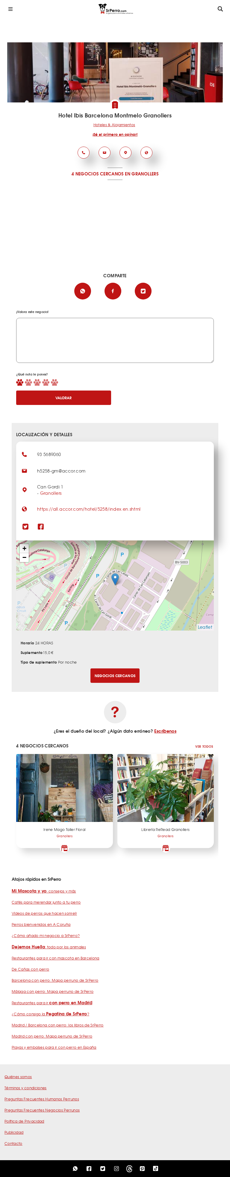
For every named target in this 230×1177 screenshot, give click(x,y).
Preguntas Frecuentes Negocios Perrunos (42, 1110)
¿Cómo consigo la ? (50, 1014)
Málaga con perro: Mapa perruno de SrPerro (52, 991)
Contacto (13, 1143)
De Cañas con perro (30, 969)
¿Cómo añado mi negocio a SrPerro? (46, 935)
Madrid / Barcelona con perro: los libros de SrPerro (58, 1025)
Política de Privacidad (24, 1121)
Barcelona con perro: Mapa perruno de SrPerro (55, 980)
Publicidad (14, 1132)
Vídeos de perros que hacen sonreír (44, 913)
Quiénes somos (18, 1076)
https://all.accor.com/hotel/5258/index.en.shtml (88, 509)
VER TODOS (204, 746)
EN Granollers (141, 173)
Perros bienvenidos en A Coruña (41, 924)
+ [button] (24, 548)
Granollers (51, 493)
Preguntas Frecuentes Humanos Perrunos (41, 1099)
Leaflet (205, 627)
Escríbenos (165, 731)
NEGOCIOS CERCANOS (115, 675)
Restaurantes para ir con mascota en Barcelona (55, 958)
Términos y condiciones (25, 1087)
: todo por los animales (49, 947)
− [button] (24, 557)
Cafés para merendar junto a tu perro (46, 902)
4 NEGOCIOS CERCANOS (98, 173)
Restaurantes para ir (52, 1002)
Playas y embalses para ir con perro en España (54, 1047)
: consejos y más (44, 891)
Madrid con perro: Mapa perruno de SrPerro (52, 1036)
